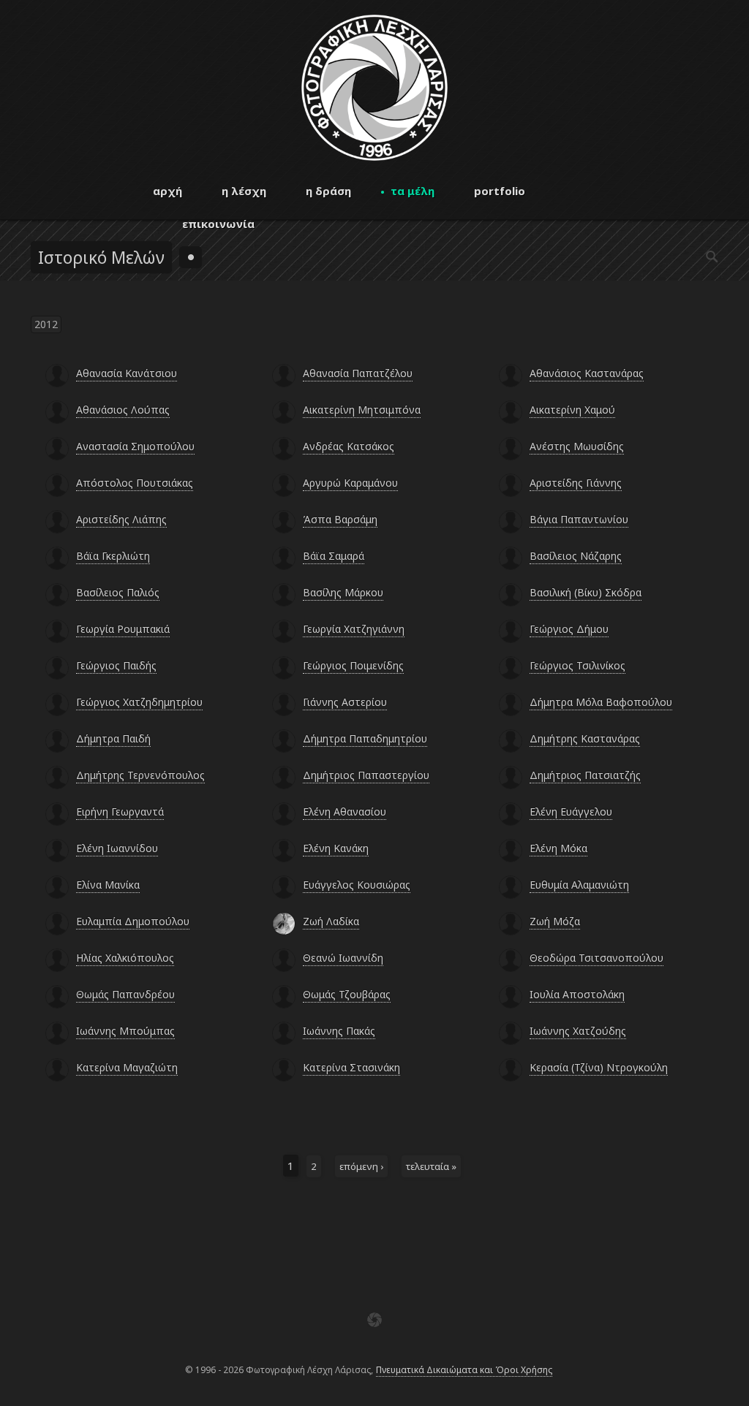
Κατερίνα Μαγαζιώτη (127, 1067)
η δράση (328, 190)
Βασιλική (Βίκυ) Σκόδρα (585, 592)
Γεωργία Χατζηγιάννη (353, 629)
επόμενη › (361, 1166)
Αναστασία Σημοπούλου (135, 446)
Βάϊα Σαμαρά (333, 556)
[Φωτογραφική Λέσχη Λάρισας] (374, 157)
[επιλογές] (190, 257)
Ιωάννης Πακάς (339, 1031)
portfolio (499, 190)
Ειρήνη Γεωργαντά (120, 811)
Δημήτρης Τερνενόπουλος (140, 775)
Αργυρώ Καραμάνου (350, 483)
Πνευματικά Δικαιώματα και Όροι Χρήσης (464, 1370)
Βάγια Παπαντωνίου (579, 519)
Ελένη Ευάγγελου (571, 811)
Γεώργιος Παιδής (116, 665)
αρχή (167, 190)
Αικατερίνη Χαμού (572, 410)
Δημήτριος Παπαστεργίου (366, 775)
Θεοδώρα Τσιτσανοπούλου (596, 958)
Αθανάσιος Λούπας (123, 410)
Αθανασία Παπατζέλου (358, 373)
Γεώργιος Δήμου (569, 629)
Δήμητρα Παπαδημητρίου (365, 738)
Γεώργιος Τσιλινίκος (577, 665)
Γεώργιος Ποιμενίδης (353, 665)
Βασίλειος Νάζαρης (576, 556)
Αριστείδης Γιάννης (576, 483)
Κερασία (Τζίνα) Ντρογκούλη (599, 1067)
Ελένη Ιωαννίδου (117, 848)
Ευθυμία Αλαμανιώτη (579, 885)
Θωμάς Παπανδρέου (125, 994)
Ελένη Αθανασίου (344, 811)
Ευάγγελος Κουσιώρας (356, 885)
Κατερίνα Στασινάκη (351, 1067)
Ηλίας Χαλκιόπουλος (125, 958)
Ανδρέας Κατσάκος (348, 446)
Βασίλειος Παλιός (117, 592)
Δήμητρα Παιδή (113, 738)
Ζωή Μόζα (555, 921)
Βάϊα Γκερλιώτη (113, 556)
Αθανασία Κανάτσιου (126, 373)
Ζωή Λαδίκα (331, 921)
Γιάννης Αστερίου (345, 702)
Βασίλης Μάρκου (343, 592)
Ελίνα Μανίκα (108, 885)
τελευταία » (431, 1166)
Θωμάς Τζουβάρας (347, 994)
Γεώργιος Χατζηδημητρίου (139, 702)
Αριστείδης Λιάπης (121, 519)
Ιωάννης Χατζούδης (578, 1031)
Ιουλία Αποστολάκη (577, 994)
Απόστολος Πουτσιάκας (134, 483)
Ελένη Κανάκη (336, 848)
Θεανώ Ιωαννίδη (343, 958)
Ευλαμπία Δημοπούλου (132, 921)
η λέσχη (244, 190)
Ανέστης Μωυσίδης (577, 446)
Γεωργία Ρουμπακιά (123, 629)
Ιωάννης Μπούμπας (125, 1031)
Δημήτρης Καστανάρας (585, 738)
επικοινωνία (218, 223)
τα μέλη (412, 190)
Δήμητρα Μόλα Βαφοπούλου (601, 702)
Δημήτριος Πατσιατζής (585, 775)
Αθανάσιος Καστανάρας (587, 373)
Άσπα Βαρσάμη (340, 519)
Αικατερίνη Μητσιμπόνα (362, 410)
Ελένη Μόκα (558, 848)
